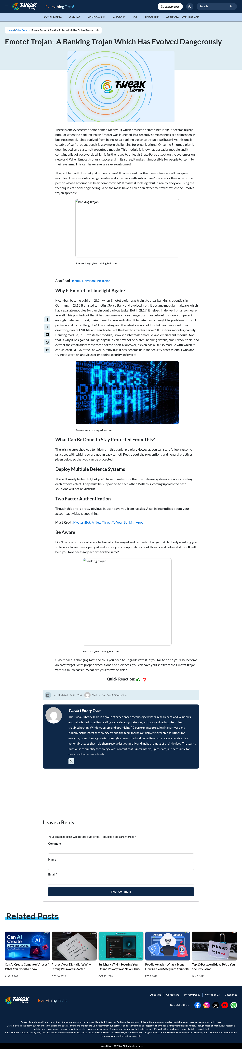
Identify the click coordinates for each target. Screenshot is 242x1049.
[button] (189, 6)
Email (52, 874)
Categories (231, 994)
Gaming (74, 17)
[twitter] (47, 327)
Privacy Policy (192, 994)
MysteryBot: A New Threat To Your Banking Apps (108, 522)
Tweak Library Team (117, 695)
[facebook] (47, 319)
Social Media (52, 17)
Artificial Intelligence (182, 17)
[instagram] (206, 1004)
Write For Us (212, 994)
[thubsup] (138, 679)
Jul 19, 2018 (76, 695)
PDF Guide (152, 17)
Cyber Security (22, 30)
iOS (135, 17)
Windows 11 (96, 17)
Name (53, 859)
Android (119, 17)
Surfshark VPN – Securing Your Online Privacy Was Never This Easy (118, 969)
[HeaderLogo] (26, 6)
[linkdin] (47, 334)
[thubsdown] (145, 679)
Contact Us (172, 994)
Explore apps (172, 6)
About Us (155, 994)
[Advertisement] (121, 795)
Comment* (55, 843)
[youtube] (224, 1004)
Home (10, 30)
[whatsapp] (233, 1004)
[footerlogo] (19, 1000)
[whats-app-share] (47, 342)
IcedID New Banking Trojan (91, 281)
